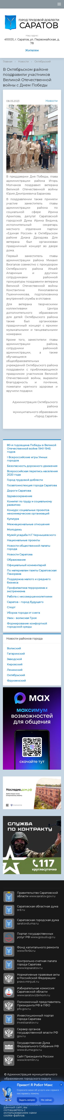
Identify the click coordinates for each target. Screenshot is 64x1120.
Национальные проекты (23, 540)
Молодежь (14, 529)
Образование (16, 559)
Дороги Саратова (19, 490)
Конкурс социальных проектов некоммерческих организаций (28, 511)
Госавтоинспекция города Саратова (32, 485)
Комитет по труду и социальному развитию (29, 503)
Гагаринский (16, 653)
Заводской (14, 659)
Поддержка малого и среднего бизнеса (29, 580)
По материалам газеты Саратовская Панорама (31, 572)
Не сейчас (46, 1100)
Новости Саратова (19, 554)
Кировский (14, 664)
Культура (13, 518)
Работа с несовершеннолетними (29, 596)
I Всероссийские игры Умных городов (27, 459)
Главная (7, 61)
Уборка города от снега (23, 612)
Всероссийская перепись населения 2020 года (32, 473)
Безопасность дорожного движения (32, 466)
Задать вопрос (27, 1100)
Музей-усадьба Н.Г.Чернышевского (31, 535)
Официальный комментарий (26, 565)
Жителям (32, 50)
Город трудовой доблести (25, 479)
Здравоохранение (19, 496)
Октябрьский (42, 61)
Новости (23, 61)
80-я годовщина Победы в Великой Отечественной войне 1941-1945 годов (31, 448)
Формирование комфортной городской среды (27, 625)
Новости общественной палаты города (28, 547)
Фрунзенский (16, 680)
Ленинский (14, 669)
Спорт (11, 607)
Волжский (14, 648)
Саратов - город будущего (25, 602)
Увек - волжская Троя (22, 618)
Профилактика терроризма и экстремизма (27, 589)
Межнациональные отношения (28, 524)
